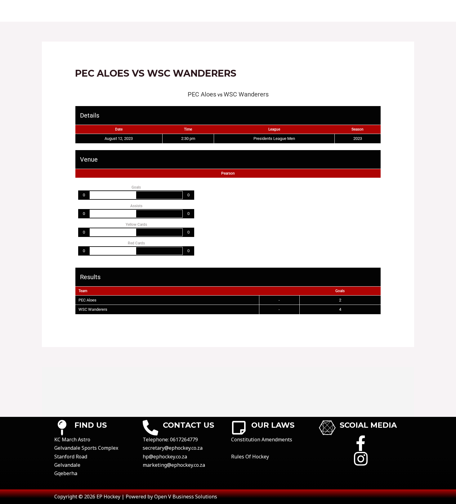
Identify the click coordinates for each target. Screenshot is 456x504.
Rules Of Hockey (250, 456)
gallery (374, 10)
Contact (180, 10)
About (149, 10)
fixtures (213, 10)
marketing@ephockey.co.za (174, 465)
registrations (334, 10)
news (402, 10)
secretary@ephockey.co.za (173, 447)
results (245, 10)
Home (122, 10)
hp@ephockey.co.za (165, 456)
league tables (285, 10)
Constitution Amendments (261, 439)
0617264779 (184, 439)
